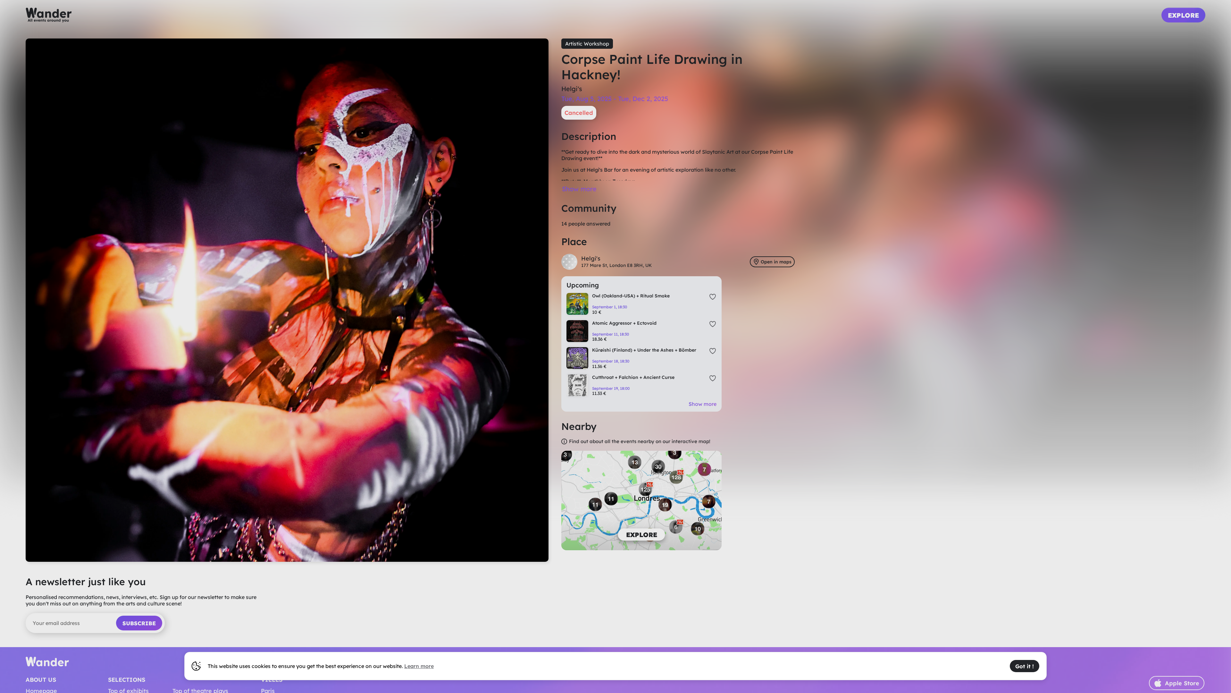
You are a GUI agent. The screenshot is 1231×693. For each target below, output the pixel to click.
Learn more (419, 666)
